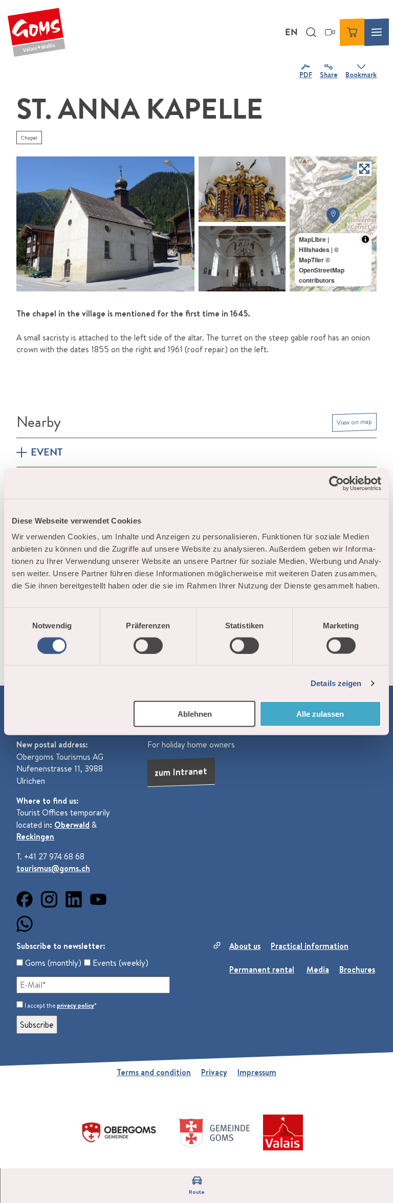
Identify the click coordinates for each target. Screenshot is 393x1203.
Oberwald (72, 824)
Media (318, 969)
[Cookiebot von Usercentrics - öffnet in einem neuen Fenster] (336, 483)
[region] (333, 223)
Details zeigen (336, 682)
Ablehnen (195, 714)
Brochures (357, 969)
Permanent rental (261, 969)
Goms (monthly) (52, 962)
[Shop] (352, 32)
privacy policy (75, 1005)
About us (244, 945)
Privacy (214, 1072)
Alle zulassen (320, 714)
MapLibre (312, 239)
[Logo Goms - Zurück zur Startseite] (36, 32)
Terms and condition (154, 1072)
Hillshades (314, 249)
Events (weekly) (119, 962)
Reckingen (35, 836)
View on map (354, 421)
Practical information (309, 945)
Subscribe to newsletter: (60, 945)
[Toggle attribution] (365, 239)
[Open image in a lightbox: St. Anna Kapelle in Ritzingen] (105, 223)
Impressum (256, 1072)
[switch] (148, 645)
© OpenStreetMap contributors (321, 270)
